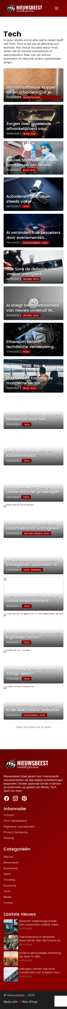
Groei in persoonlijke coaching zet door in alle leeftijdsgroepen (40, 956)
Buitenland (11, 868)
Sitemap (9, 838)
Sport (7, 874)
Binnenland (11, 862)
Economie (10, 885)
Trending (9, 879)
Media (7, 897)
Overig (8, 902)
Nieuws (8, 856)
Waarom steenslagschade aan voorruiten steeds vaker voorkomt (39, 924)
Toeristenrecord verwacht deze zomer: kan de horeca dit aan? (40, 940)
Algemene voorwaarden (19, 826)
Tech (7, 891)
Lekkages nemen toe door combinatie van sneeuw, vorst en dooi (40, 972)
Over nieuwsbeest (15, 820)
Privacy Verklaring (16, 832)
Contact (9, 815)
